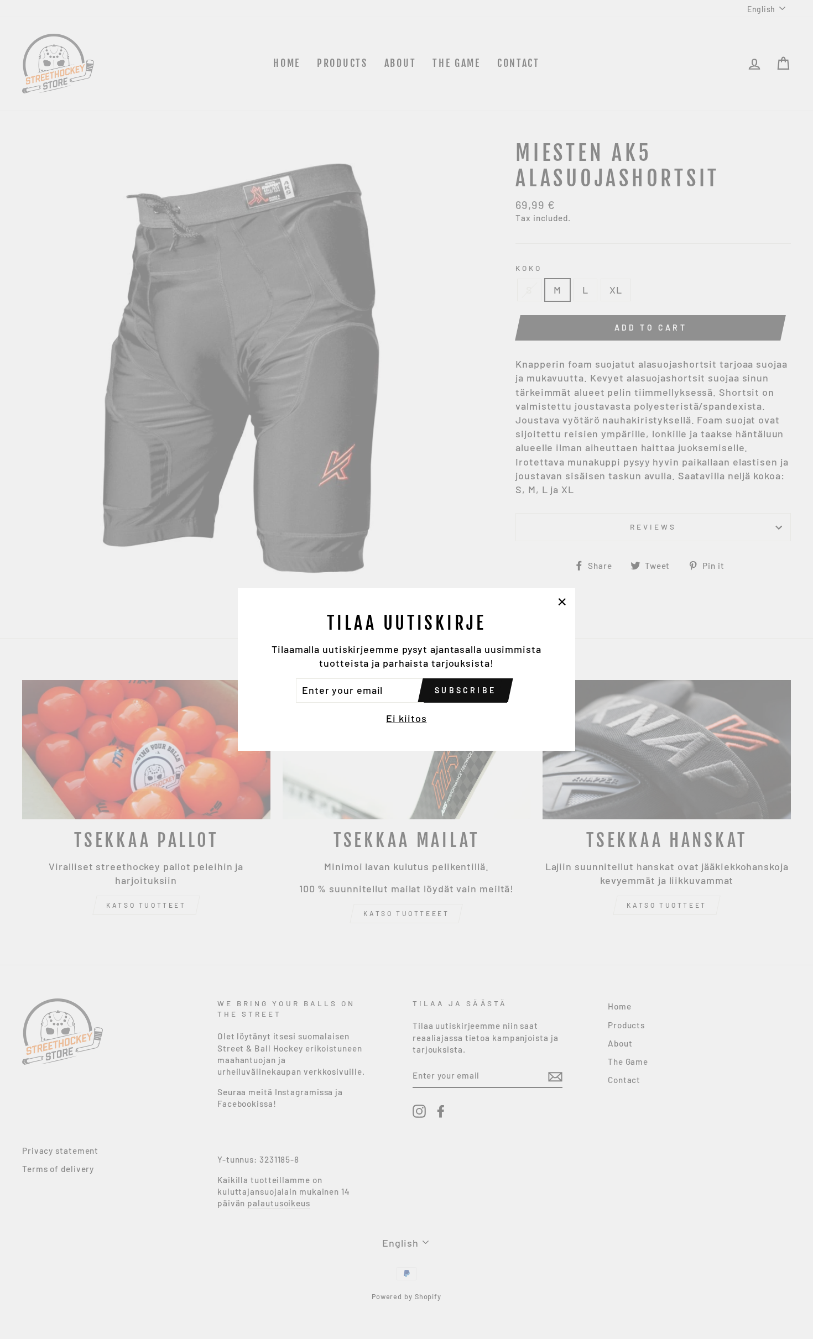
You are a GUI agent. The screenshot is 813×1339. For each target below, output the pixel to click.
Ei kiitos (406, 718)
